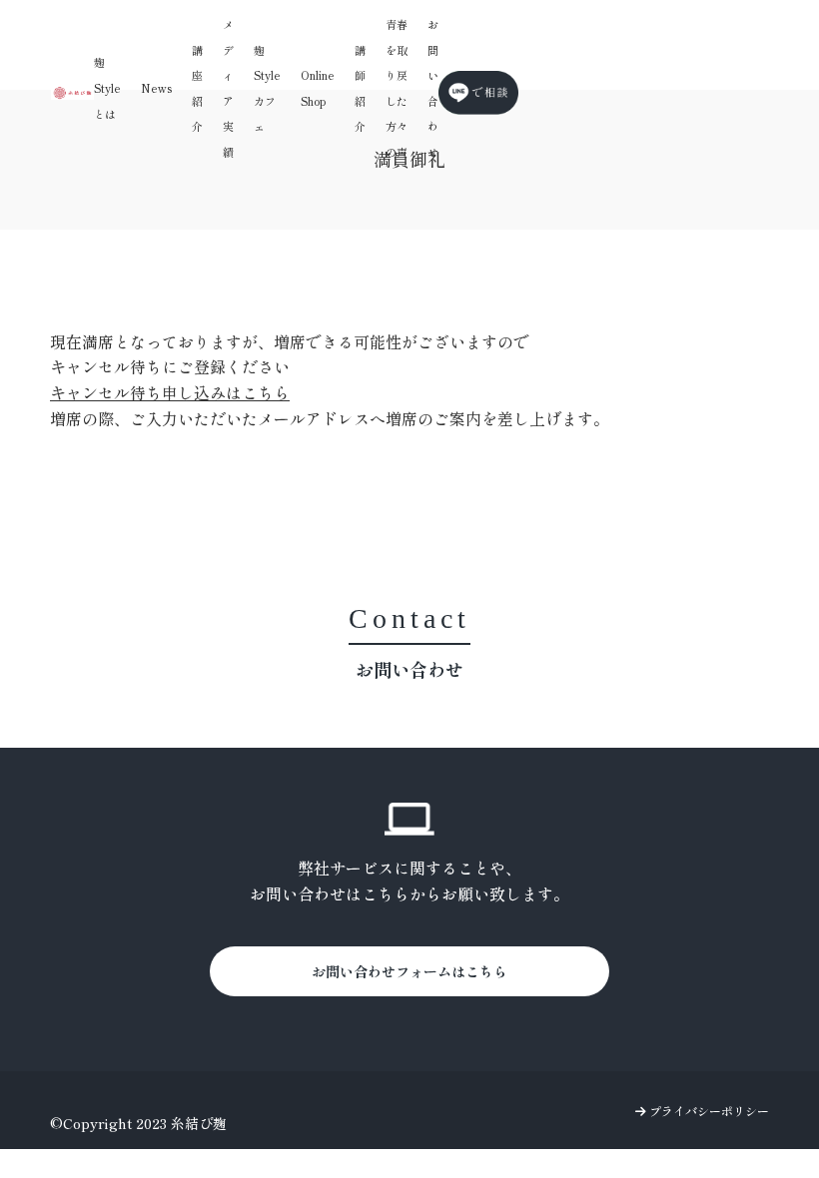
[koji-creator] (72, 93)
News (156, 88)
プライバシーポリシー (707, 1110)
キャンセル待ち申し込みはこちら (170, 392)
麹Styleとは (107, 87)
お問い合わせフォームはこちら (409, 971)
